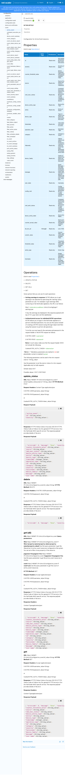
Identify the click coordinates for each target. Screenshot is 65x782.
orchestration (9, 172)
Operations (35, 49)
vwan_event (10, 160)
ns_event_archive (11, 141)
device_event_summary (13, 36)
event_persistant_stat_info (14, 85)
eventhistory (10, 99)
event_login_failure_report (14, 71)
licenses (7, 165)
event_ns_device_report (13, 74)
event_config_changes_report (13, 52)
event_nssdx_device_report (13, 77)
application (8, 18)
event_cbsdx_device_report (13, 44)
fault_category (11, 120)
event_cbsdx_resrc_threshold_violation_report (14, 48)
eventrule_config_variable (13, 106)
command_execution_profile (14, 33)
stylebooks (8, 174)
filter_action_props (12, 129)
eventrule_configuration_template (14, 110)
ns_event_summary (12, 146)
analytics (7, 15)
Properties (35, 276)
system (7, 177)
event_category (11, 38)
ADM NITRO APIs (29, 13)
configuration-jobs (10, 23)
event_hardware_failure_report (14, 67)
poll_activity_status (12, 148)
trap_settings (10, 158)
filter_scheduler (11, 136)
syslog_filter (10, 151)
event (6, 27)
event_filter (10, 64)
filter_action (10, 127)
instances (7, 163)
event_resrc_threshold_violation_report (14, 91)
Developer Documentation (18, 2)
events (9, 117)
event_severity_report (13, 94)
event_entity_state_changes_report (13, 60)
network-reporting (10, 170)
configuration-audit (10, 20)
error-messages (8, 179)
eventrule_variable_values (14, 114)
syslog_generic (11, 153)
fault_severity (10, 124)
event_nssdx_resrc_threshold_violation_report (14, 81)
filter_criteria (10, 131)
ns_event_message (12, 143)
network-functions (10, 167)
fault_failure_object (12, 122)
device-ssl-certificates (11, 25)
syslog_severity (11, 155)
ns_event (9, 139)
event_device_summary (13, 57)
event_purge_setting (12, 88)
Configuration (7, 13)
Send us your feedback (29, 747)
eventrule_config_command (14, 102)
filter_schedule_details (13, 134)
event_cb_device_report (13, 41)
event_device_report (12, 55)
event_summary (11, 97)
